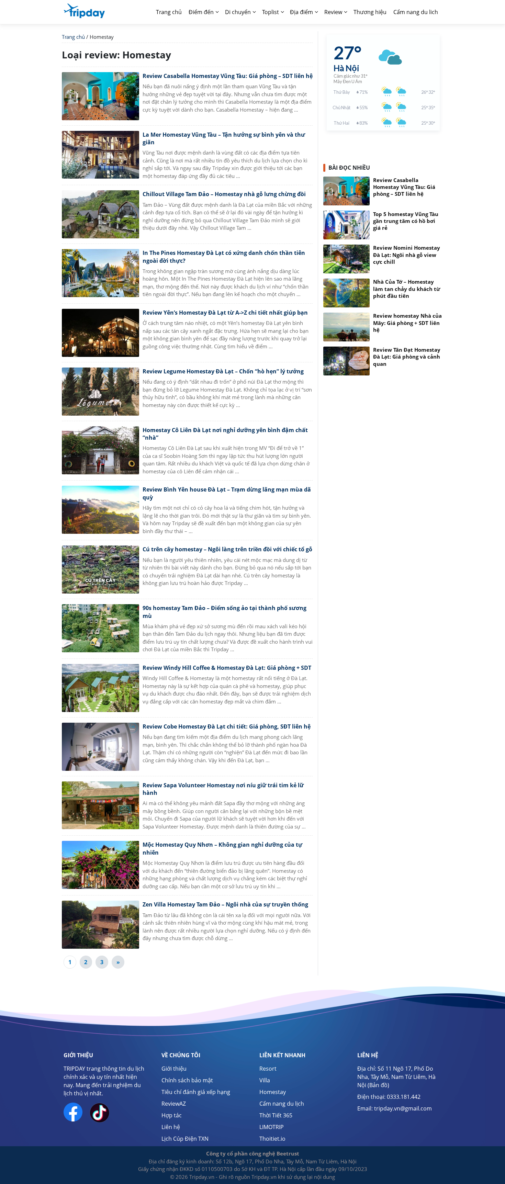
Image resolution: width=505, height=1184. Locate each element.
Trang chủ (169, 12)
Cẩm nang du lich (415, 12)
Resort (268, 1068)
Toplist (270, 12)
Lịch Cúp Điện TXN (185, 1138)
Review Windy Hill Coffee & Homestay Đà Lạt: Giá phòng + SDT (227, 668)
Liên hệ (170, 1127)
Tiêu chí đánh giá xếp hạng (195, 1092)
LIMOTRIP (271, 1127)
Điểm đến (201, 12)
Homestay (272, 1092)
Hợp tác (171, 1115)
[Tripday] (84, 10)
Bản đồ (378, 1085)
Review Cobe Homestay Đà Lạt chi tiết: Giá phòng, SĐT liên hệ (227, 726)
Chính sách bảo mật (187, 1080)
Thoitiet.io (272, 1138)
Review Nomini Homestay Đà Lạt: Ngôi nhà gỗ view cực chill (406, 255)
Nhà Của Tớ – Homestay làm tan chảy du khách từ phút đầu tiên (406, 289)
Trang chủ (73, 36)
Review (333, 12)
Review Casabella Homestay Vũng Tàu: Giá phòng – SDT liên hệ (228, 76)
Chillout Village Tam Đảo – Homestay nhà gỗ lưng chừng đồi (224, 194)
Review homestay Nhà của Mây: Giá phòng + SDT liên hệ (407, 323)
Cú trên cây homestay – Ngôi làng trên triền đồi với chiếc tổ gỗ (227, 549)
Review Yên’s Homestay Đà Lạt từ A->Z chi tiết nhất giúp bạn (225, 312)
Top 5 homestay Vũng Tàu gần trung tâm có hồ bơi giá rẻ (405, 221)
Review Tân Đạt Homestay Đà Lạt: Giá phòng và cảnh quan (406, 357)
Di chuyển (238, 12)
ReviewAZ (173, 1103)
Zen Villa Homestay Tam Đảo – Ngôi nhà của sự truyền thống (225, 904)
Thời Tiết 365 (275, 1115)
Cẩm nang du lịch (281, 1103)
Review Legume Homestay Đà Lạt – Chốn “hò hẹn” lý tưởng (223, 371)
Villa (264, 1080)
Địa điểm (301, 12)
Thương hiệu (370, 12)
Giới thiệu (174, 1068)
